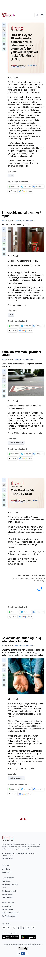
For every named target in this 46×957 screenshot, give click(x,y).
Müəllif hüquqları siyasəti (10, 913)
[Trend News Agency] (8, 838)
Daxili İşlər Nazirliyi (16, 443)
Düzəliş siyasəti (7, 894)
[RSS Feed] (33, 928)
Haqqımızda (6, 881)
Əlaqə (4, 888)
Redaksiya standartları (9, 891)
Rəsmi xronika (7, 872)
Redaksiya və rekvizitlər (10, 884)
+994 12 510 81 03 (7, 856)
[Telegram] (23, 928)
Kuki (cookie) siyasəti (9, 916)
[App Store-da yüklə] (10, 937)
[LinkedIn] (28, 928)
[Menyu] (42, 15)
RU (27, 953)
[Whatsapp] (4, 928)
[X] (14, 928)
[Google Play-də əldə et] (28, 937)
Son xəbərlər (6, 869)
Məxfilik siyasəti (7, 909)
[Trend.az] (8, 15)
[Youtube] (19, 928)
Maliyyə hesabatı (7, 897)
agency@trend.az (7, 858)
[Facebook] (9, 928)
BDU (11, 175)
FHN (11, 315)
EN (19, 953)
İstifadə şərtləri (7, 906)
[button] (4, 25)
